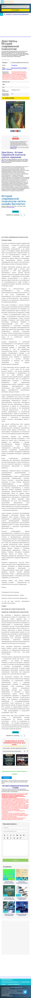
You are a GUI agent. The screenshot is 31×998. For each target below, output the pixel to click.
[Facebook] (13, 131)
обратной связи (5, 994)
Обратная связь (25, 982)
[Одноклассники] (15, 131)
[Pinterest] (18, 131)
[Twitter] (20, 131)
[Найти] (28, 7)
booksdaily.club (8, 2)
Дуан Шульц (14, 65)
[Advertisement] (15, 937)
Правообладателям (7, 979)
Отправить (15, 860)
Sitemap (4, 984)
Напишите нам (13, 147)
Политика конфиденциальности (10, 982)
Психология (9, 69)
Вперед (15, 211)
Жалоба (15, 138)
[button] (4, 835)
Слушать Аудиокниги (13, 984)
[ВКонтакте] (11, 131)
